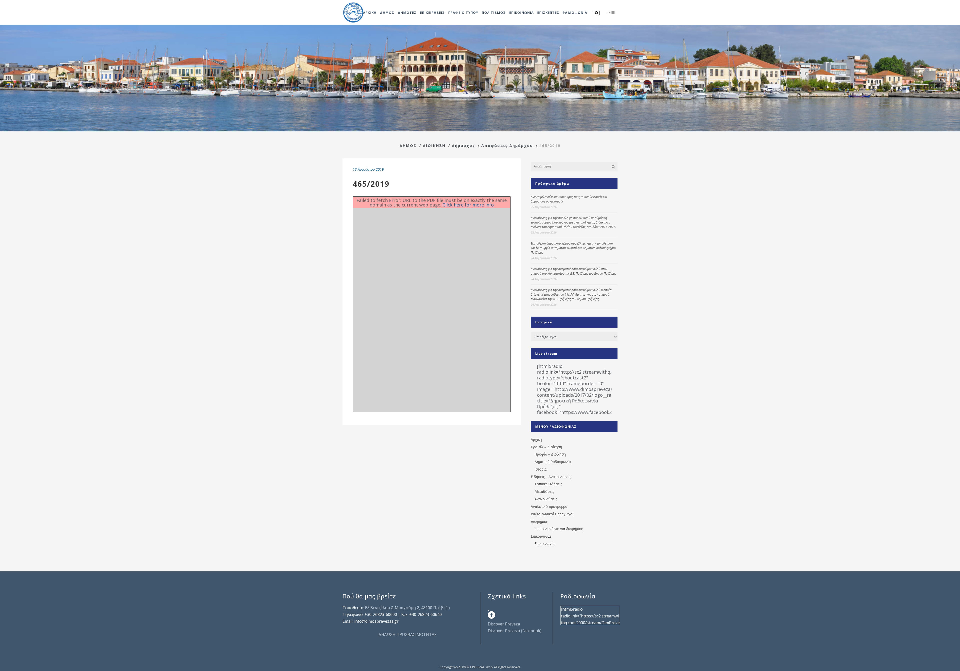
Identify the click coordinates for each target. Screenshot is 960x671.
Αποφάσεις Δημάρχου (507, 145)
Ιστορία (540, 469)
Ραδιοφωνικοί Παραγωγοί (552, 514)
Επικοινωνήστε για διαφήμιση (558, 528)
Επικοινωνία (541, 536)
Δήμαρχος (463, 145)
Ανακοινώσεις (545, 499)
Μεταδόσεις (544, 491)
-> (609, 12)
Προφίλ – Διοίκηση (546, 446)
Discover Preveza (504, 624)
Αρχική (536, 439)
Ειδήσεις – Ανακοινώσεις (551, 476)
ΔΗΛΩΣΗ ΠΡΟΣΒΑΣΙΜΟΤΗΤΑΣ (407, 634)
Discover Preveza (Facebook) (515, 630)
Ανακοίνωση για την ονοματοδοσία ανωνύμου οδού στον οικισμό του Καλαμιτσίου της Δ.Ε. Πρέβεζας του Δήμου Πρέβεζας (573, 271)
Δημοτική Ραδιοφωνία (552, 461)
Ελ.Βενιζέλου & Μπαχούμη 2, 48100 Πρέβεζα (407, 607)
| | (596, 12)
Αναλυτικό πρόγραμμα (549, 506)
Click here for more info (468, 205)
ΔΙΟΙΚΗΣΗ (434, 145)
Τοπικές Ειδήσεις (548, 484)
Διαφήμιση (539, 521)
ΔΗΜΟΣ (408, 145)
